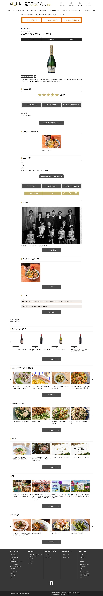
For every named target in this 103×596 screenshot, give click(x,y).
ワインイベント (73, 10)
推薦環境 (82, 561)
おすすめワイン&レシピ (18, 10)
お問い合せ (83, 566)
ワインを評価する (32, 20)
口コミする (51, 312)
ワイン (80, 10)
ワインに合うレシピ (31, 10)
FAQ (81, 559)
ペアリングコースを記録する (71, 20)
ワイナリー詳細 (51, 250)
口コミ (71, 39)
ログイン (48, 554)
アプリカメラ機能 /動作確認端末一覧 (84, 574)
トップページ (83, 554)
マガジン (64, 10)
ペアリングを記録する (51, 20)
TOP (9, 10)
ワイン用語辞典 (42, 10)
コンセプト (83, 557)
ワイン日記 (13, 554)
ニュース (13, 575)
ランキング (13, 559)
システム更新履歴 (84, 564)
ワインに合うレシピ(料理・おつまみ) (36, 555)
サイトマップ (83, 577)
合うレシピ (51, 39)
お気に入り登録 (34, 193)
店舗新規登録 (66, 557)
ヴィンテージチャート (54, 10)
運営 (81, 568)
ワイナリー (87, 10)
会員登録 (48, 557)
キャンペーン (14, 573)
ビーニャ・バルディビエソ (27, 31)
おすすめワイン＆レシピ (17, 561)
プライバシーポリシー (85, 571)
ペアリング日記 (14, 557)
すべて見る (51, 359)
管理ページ (66, 554)
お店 (94, 10)
